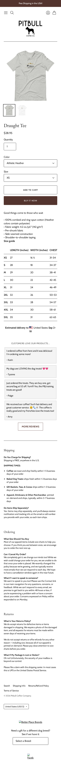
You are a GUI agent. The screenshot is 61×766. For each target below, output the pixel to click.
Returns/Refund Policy (38, 685)
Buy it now (30, 200)
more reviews (30, 426)
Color (7, 156)
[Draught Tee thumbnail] (9, 110)
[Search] (12, 13)
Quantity (8, 139)
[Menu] (6, 12)
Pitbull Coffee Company (21, 695)
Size (6, 171)
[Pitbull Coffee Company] (30, 28)
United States (14, 706)
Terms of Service (11, 690)
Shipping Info (19, 685)
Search (7, 685)
